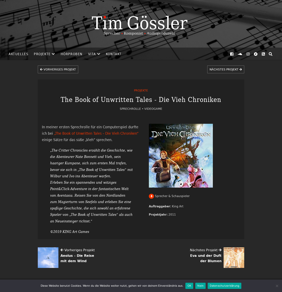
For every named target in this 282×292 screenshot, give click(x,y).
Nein (200, 285)
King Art (177, 206)
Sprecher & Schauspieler (172, 196)
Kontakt (114, 54)
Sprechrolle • (132, 108)
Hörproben (72, 54)
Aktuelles (18, 54)
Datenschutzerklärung (224, 285)
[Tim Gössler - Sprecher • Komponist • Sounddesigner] (141, 24)
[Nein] (277, 286)
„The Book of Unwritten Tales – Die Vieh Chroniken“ (96, 133)
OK (189, 285)
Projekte (42, 54)
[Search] (271, 54)
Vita (92, 54)
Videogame (153, 108)
